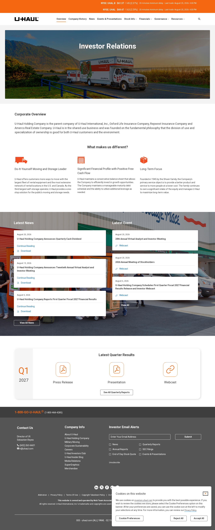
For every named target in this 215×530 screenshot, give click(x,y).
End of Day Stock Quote (124, 454)
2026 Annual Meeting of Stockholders (135, 262)
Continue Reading (26, 246)
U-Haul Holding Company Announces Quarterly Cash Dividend (49, 239)
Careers (72, 449)
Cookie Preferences (129, 518)
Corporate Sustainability (80, 446)
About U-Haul (75, 434)
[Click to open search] (198, 19)
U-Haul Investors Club (79, 453)
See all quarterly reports (117, 392)
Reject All (178, 518)
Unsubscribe (114, 462)
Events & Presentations (154, 454)
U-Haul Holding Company (81, 438)
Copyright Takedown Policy (93, 495)
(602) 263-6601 (26, 445)
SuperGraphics (76, 465)
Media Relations (76, 461)
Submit (188, 437)
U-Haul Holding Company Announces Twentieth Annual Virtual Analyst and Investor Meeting (55, 269)
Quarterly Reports (151, 444)
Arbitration (42, 495)
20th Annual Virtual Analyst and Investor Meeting (140, 239)
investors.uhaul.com (143, 500)
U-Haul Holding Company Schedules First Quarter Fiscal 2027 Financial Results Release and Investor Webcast (152, 287)
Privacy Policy (190, 510)
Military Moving (76, 442)
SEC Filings (148, 449)
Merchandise (75, 468)
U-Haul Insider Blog (78, 457)
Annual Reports (120, 449)
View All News (27, 323)
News (115, 444)
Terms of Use (72, 495)
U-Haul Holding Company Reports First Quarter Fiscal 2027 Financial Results (57, 299)
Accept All (199, 518)
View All (125, 305)
